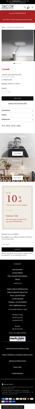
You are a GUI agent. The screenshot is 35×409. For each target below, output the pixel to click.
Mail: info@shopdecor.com (17, 305)
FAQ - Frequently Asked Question (17, 276)
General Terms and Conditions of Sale (17, 348)
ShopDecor (14, 387)
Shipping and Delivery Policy (17, 361)
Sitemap (17, 279)
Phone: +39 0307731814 (17, 295)
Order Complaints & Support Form (17, 292)
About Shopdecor (17, 269)
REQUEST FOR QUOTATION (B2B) (17, 103)
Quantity (4, 88)
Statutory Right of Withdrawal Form (17, 289)
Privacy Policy (17, 367)
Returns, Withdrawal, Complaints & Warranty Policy (17, 355)
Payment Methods (17, 273)
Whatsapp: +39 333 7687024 (17, 302)
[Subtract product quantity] (3, 92)
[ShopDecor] (8, 7)
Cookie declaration (17, 373)
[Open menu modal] (32, 7)
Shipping (4, 84)
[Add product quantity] (8, 92)
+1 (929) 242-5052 (17, 299)
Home (3, 27)
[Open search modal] (25, 7)
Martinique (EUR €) (8, 384)
